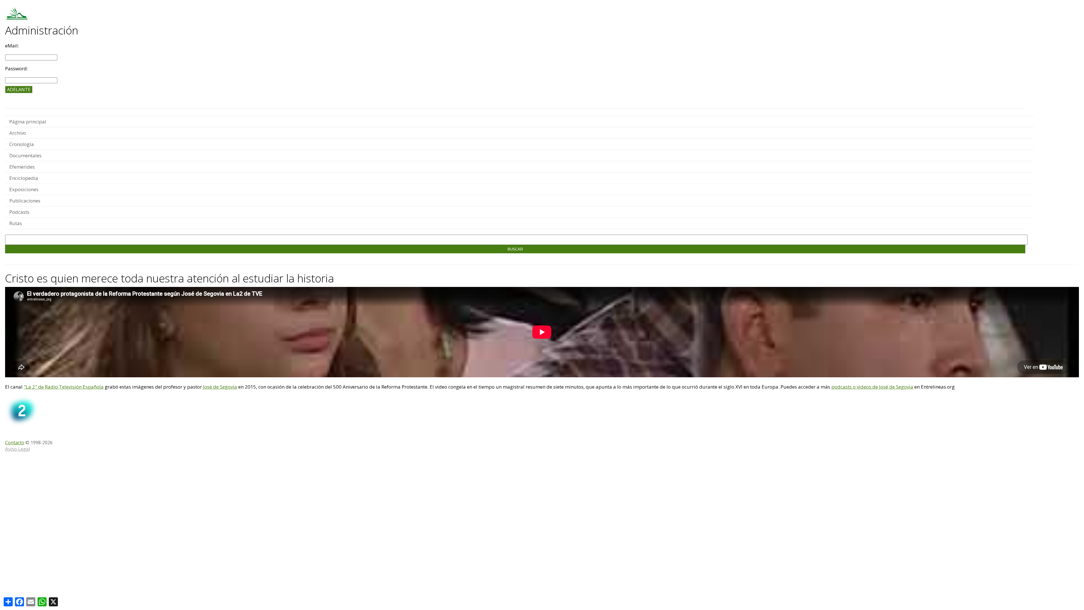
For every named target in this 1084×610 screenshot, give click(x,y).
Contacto (14, 442)
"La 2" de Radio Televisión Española (64, 387)
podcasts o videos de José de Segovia (872, 387)
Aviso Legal (17, 449)
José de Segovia (220, 387)
